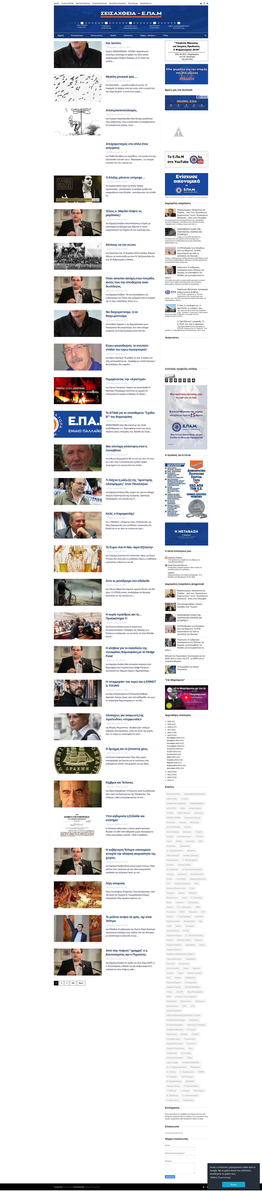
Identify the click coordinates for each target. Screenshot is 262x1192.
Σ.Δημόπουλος (172, 1100)
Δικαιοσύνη (193, 1020)
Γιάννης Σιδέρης (184, 865)
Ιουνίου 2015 (172, 754)
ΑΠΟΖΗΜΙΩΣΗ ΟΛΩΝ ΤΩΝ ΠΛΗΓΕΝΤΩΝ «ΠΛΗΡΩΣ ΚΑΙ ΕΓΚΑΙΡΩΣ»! (189, 232)
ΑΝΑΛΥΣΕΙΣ (172, 799)
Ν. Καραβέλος (172, 869)
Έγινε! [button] (234, 1184)
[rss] (207, 3)
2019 (169, 724)
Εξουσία (184, 1034)
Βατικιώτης (194, 822)
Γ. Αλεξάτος (171, 1091)
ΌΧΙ (168, 884)
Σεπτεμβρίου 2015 (174, 746)
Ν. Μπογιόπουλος (184, 836)
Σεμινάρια (171, 964)
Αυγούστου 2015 (173, 749)
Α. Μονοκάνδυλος (191, 1086)
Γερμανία (198, 940)
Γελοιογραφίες (190, 982)
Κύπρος (170, 916)
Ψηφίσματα (195, 1067)
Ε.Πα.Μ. (184, 799)
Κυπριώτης (171, 846)
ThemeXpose (68, 1187)
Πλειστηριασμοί (173, 855)
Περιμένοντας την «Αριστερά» (126, 379)
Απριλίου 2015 (173, 760)
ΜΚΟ (169, 997)
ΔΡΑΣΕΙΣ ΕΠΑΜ (173, 818)
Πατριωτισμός (189, 1039)
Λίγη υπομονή (115, 883)
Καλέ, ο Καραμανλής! (120, 513)
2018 (169, 727)
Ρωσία (169, 879)
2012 (169, 777)
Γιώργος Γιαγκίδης (174, 945)
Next (81, 983)
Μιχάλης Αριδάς (173, 921)
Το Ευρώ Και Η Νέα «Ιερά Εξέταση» (129, 547)
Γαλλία (186, 931)
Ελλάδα (187, 827)
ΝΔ (200, 921)
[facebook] (204, 3)
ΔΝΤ (203, 912)
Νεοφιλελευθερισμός (175, 1030)
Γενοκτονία (191, 1044)
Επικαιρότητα (77, 35)
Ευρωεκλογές (172, 898)
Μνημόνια (191, 851)
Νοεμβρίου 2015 (173, 740)
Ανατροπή (171, 822)
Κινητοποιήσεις (173, 832)
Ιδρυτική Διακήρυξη (83, 3)
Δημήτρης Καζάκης (175, 558)
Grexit (186, 968)
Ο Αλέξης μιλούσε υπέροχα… (125, 177)
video (182, 808)
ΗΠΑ (201, 841)
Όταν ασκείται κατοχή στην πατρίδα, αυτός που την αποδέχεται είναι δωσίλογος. (130, 282)
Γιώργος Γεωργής (174, 987)
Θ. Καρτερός (172, 1077)
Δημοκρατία (190, 945)
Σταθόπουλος (188, 1100)
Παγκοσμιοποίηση (174, 959)
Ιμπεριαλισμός (172, 1006)
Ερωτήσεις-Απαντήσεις (117, 3)
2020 (169, 721)
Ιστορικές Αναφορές (182, 884)
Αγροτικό (196, 968)
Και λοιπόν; (113, 43)
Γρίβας (178, 926)
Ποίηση (169, 940)
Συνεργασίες (184, 964)
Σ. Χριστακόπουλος (190, 1095)
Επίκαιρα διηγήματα (175, 1025)
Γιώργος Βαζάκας (174, 950)
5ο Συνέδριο (186, 1053)
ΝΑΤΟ (182, 912)
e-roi (192, 888)
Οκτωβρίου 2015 (173, 743)
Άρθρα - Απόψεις (147, 35)
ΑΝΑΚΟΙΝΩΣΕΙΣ (196, 804)
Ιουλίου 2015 (172, 752)
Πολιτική (182, 822)
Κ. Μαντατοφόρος (190, 860)
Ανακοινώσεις (97, 35)
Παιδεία (178, 978)
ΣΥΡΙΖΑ (170, 813)
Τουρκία (199, 832)
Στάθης (179, 841)
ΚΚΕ (184, 1006)
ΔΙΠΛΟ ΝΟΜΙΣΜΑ (192, 987)
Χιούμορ (170, 874)
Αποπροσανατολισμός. (121, 110)
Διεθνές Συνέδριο (194, 973)
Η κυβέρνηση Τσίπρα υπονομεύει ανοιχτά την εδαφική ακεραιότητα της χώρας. (131, 853)
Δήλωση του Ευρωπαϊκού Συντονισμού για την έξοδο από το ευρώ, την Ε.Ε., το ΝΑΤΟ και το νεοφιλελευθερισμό (185, 658)
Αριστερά (192, 893)
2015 (169, 735)
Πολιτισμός (189, 926)
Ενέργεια (170, 893)
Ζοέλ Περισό (199, 1091)
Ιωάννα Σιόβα (172, 1063)
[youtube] (201, 3)
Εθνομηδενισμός (173, 1039)
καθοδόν (171, 573)
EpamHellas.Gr (145, 3)
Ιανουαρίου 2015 (173, 768)
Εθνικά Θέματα (184, 813)
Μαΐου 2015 (171, 757)
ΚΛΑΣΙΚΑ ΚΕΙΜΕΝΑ (190, 1063)
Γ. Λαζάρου (185, 1091)
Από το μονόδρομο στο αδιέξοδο (128, 581)
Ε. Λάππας (171, 1072)
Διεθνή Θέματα (195, 808)
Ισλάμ (189, 1058)
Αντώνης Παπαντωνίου (176, 888)
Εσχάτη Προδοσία (174, 1011)
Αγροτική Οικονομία (175, 1044)
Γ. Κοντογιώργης (184, 916)
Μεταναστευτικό (197, 874)
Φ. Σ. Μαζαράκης (184, 907)
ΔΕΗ (196, 884)
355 (73, 983)
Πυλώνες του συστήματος (185, 997)
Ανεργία (170, 973)
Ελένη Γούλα (186, 1001)
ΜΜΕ (198, 907)
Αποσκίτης (171, 912)
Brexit (169, 902)
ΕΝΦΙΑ (201, 1072)
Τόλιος (169, 992)
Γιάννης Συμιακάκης (175, 1058)
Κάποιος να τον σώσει (121, 244)
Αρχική (56, 3)
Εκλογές (170, 865)
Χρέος (169, 841)
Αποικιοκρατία (172, 860)
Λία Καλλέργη (187, 1077)
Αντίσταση (190, 841)
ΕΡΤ (168, 978)
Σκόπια (181, 893)
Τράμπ (180, 973)
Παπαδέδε (190, 1081)
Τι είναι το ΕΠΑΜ (67, 3)
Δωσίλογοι (182, 874)
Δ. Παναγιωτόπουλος (194, 935)
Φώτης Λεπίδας (173, 968)
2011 (169, 780)
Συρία (184, 898)
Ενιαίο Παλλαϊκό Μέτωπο (177, 565)
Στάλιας (170, 907)
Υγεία (169, 926)
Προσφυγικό (185, 846)
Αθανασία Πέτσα (183, 940)
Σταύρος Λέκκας (173, 1086)
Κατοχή (170, 836)
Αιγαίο (201, 945)
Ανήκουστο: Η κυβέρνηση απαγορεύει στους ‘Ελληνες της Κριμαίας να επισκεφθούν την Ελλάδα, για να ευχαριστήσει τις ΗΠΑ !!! (184, 272)
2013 (169, 775)
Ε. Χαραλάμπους (187, 1072)
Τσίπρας (199, 836)
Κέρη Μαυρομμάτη (195, 992)
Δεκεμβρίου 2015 (174, 738)
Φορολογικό (171, 1034)
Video (165, 35)
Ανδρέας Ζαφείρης (190, 855)
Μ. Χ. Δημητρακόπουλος (176, 1067)
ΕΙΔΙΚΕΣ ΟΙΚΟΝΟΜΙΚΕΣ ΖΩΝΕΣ (180, 954)
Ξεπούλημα (181, 879)
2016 (169, 733)
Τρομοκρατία (191, 959)
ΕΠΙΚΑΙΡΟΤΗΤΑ (173, 794)
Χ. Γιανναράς (196, 898)
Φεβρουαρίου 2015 (174, 765)
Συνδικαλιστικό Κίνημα (176, 1020)
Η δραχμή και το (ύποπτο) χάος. (127, 749)
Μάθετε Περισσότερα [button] (220, 1177)
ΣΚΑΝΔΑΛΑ (190, 978)
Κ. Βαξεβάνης (172, 1095)
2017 (169, 730)
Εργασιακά (200, 1001)
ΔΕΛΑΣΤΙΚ (171, 808)
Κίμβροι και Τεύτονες (119, 782)
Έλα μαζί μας (133, 3)
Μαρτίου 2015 (172, 763)
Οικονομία (187, 832)
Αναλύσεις (128, 35)
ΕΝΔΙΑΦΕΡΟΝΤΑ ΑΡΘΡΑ (194, 794)
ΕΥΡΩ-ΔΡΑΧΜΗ (173, 827)
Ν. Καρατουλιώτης (174, 1081)
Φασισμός (193, 912)
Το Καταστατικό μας (99, 3)
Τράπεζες (180, 902)
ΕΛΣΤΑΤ (179, 992)
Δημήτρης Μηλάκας (198, 879)
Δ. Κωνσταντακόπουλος (192, 869)
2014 (169, 772)
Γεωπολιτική (193, 902)
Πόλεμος (195, 1034)
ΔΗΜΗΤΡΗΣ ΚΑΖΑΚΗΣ (176, 804)
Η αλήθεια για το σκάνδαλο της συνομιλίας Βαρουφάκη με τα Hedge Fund (130, 652)
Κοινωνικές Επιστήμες (196, 1025)
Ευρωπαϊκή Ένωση (192, 818)
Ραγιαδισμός (172, 1053)
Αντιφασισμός (189, 921)
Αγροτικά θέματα (174, 982)
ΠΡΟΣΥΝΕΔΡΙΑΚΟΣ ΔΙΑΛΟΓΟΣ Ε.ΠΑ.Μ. (183, 1015)
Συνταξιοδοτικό (173, 931)
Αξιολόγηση (171, 1001)
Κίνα (190, 1048)
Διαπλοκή (199, 916)
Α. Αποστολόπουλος (175, 851)
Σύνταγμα (191, 1030)
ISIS (192, 1006)
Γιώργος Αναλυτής (174, 935)
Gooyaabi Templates (92, 1187)
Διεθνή (113, 35)
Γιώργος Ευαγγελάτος (175, 1048)
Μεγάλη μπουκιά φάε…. (122, 76)
